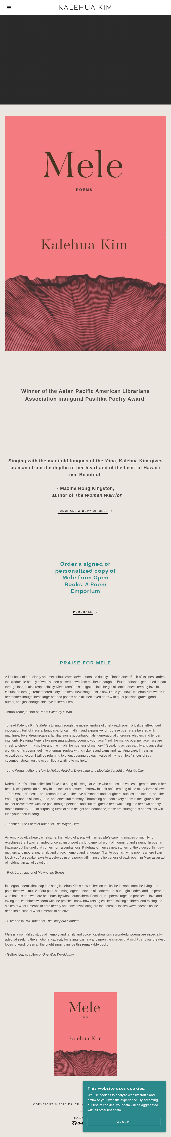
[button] (8, 7)
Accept (124, 1121)
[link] (85, 8)
